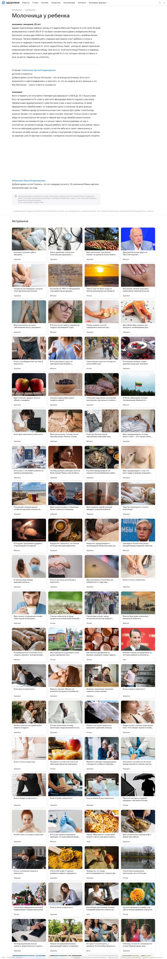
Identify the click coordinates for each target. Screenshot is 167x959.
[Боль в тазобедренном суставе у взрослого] (29, 354)
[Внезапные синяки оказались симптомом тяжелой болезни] (138, 281)
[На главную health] (12, 2)
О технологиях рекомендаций (130, 957)
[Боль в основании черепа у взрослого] (29, 863)
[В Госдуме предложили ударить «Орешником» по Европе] (29, 536)
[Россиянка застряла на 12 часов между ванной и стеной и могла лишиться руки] (138, 754)
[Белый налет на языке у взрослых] (29, 827)
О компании (11, 957)
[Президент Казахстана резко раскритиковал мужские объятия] (138, 536)
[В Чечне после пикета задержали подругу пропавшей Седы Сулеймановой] (65, 317)
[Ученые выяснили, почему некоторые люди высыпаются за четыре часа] (65, 718)
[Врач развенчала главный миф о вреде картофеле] (138, 827)
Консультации (17, 10)
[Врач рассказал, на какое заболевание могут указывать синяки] (29, 317)
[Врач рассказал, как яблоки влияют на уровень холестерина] (102, 245)
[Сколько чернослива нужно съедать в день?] (65, 390)
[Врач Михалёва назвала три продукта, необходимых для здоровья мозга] (138, 317)
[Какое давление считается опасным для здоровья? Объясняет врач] (65, 245)
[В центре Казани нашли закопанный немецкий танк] (102, 427)
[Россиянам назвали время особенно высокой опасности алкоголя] (29, 499)
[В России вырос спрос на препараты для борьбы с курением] (65, 354)
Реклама (19, 957)
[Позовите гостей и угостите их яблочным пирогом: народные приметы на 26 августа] (65, 754)
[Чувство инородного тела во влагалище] (138, 499)
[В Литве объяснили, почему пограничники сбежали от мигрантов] (138, 390)
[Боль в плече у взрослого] (65, 900)
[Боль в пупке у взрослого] (138, 681)
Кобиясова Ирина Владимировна (39, 70)
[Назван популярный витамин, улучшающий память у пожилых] (65, 936)
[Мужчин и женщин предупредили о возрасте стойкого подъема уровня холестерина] (102, 754)
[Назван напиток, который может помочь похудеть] (29, 718)
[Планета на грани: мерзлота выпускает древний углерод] (102, 718)
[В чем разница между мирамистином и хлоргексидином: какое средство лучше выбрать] (29, 572)
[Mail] (3, 2)
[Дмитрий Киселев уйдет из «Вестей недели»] (138, 245)
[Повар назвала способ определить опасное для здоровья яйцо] (102, 317)
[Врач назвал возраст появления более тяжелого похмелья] (65, 499)
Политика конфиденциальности (152, 957)
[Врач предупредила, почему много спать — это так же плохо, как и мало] (138, 427)
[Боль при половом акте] (29, 681)
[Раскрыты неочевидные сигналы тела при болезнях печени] (29, 281)
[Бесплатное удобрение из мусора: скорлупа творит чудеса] (102, 645)
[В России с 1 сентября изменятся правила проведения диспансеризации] (29, 463)
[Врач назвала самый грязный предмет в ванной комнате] (102, 499)
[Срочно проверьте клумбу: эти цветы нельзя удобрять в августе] (138, 900)
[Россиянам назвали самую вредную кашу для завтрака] (138, 354)
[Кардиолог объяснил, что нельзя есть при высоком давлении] (65, 536)
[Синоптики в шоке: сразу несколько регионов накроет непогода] (102, 608)
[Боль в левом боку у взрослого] (102, 790)
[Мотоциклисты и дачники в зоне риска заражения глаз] (65, 645)
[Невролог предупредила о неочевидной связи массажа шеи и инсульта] (102, 536)
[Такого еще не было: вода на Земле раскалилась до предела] (102, 281)
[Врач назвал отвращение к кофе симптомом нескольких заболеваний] (29, 608)
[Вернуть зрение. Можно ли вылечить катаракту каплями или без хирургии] (65, 681)
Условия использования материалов (94, 957)
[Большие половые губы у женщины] (29, 245)
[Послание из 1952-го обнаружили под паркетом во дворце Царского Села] (65, 281)
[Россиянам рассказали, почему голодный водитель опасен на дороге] (102, 900)
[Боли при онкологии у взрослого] (29, 427)
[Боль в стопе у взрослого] (138, 572)
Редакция (77, 957)
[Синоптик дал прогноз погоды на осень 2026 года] (102, 354)
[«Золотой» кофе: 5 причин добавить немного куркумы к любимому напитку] (65, 863)
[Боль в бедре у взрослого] (29, 790)
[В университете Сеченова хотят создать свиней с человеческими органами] (29, 645)
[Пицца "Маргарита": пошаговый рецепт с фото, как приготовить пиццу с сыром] (102, 827)
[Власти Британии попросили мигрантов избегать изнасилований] (138, 608)
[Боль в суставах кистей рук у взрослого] (65, 572)
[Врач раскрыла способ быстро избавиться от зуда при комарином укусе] (102, 572)
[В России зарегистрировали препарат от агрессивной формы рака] (65, 827)
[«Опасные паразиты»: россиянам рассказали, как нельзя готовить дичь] (102, 390)
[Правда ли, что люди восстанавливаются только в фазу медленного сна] (102, 863)
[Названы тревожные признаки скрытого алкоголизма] (102, 681)
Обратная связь (113, 957)
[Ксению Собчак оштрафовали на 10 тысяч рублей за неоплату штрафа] (138, 645)
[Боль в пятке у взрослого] (65, 790)
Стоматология (30, 10)
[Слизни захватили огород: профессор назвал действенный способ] (65, 608)
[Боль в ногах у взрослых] (29, 754)
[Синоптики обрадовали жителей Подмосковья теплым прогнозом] (29, 900)
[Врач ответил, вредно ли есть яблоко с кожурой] (29, 390)
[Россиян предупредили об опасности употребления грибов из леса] (102, 463)
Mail (3, 957)
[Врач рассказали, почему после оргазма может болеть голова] (65, 427)
